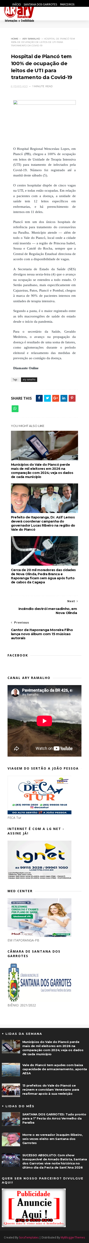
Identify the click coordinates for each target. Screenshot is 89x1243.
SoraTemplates (29, 1237)
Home (14, 38)
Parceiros (67, 4)
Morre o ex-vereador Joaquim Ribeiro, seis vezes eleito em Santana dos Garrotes (52, 1139)
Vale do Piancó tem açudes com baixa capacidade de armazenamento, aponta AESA (54, 1069)
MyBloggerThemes (73, 1237)
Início (16, 4)
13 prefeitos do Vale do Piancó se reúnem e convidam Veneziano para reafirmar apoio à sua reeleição (50, 1089)
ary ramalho (31, 38)
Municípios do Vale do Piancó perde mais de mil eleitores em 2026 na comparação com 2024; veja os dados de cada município (42, 471)
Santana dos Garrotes (41, 4)
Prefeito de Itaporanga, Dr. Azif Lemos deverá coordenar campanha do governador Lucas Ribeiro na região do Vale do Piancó (43, 523)
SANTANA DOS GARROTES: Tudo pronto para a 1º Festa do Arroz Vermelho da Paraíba (54, 1118)
